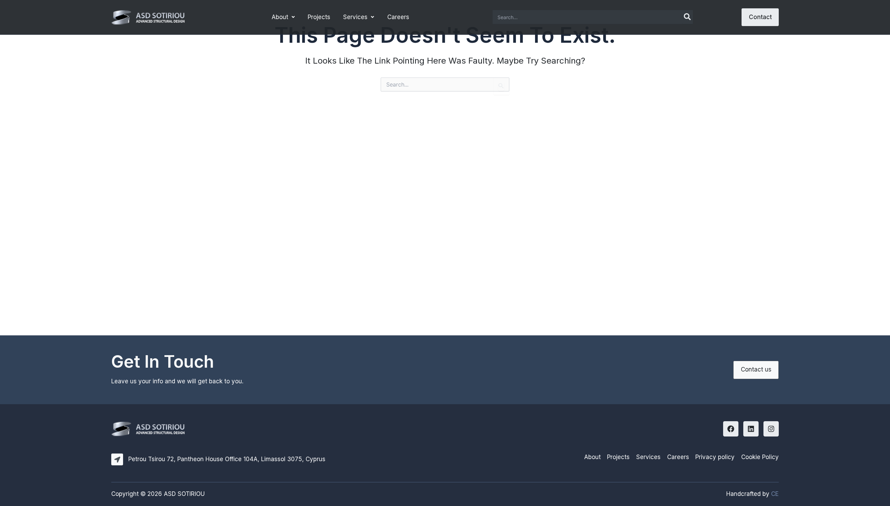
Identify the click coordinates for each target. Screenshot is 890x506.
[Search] (687, 17)
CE (775, 493)
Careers (398, 17)
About (280, 17)
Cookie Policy (760, 457)
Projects (319, 17)
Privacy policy (715, 457)
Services (355, 17)
